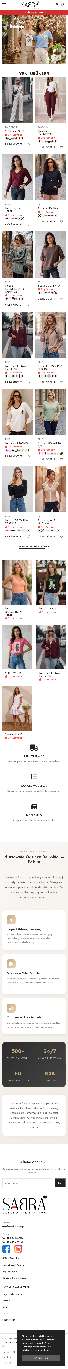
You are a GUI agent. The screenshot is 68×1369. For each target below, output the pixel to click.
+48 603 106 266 (14, 1238)
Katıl (60, 1182)
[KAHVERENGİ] (22, 138)
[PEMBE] (10, 450)
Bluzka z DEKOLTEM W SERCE (16, 522)
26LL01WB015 (13, 673)
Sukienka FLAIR (13, 734)
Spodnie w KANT (14, 131)
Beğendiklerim (8, 1319)
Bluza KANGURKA (48, 208)
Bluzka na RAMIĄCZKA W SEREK (14, 611)
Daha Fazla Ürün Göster (34, 546)
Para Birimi (7, 1357)
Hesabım (6, 1300)
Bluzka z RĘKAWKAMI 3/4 (50, 444)
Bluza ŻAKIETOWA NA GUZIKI (15, 367)
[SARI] (25, 450)
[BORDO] (16, 138)
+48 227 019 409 (14, 1241)
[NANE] (28, 450)
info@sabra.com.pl (14, 1226)
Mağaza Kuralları (10, 1271)
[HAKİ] (19, 138)
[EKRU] (10, 138)
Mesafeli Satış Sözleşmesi (14, 1265)
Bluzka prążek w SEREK (14, 210)
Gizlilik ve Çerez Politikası (14, 1278)
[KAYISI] (58, 530)
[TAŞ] (13, 138)
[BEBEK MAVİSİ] (22, 450)
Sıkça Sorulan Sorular (12, 1294)
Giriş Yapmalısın (14, 134)
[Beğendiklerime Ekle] (29, 144)
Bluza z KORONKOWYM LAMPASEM (14, 289)
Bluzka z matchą (47, 608)
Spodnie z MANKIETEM (45, 132)
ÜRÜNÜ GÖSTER (13, 144)
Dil (3, 1346)
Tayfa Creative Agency (12, 1342)
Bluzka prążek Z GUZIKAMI (46, 522)
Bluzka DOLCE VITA (49, 286)
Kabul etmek (41, 1357)
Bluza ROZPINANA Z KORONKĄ (50, 367)
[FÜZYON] (6, 450)
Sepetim (6, 1313)
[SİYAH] (6, 138)
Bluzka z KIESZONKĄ (16, 443)
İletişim (5, 1307)
